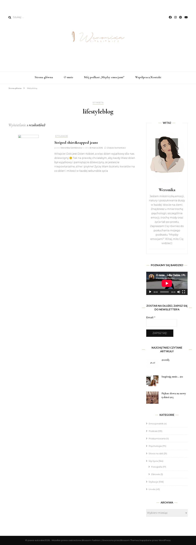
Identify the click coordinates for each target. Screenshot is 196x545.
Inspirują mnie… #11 (172, 376)
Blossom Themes (129, 540)
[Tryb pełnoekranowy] (183, 291)
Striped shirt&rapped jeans (76, 142)
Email (150, 317)
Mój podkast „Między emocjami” (104, 77)
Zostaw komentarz (116, 147)
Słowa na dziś (156, 453)
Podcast (153, 431)
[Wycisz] (178, 291)
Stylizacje (61, 136)
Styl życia (153, 461)
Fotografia (156, 466)
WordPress (164, 540)
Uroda (152, 489)
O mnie (68, 77)
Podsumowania (157, 438)
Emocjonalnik (156, 423)
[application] (167, 283)
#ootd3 (165, 359)
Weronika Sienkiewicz (71, 147)
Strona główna (44, 77)
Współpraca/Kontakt (148, 77)
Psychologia (155, 446)
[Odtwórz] (150, 291)
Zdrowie (155, 474)
